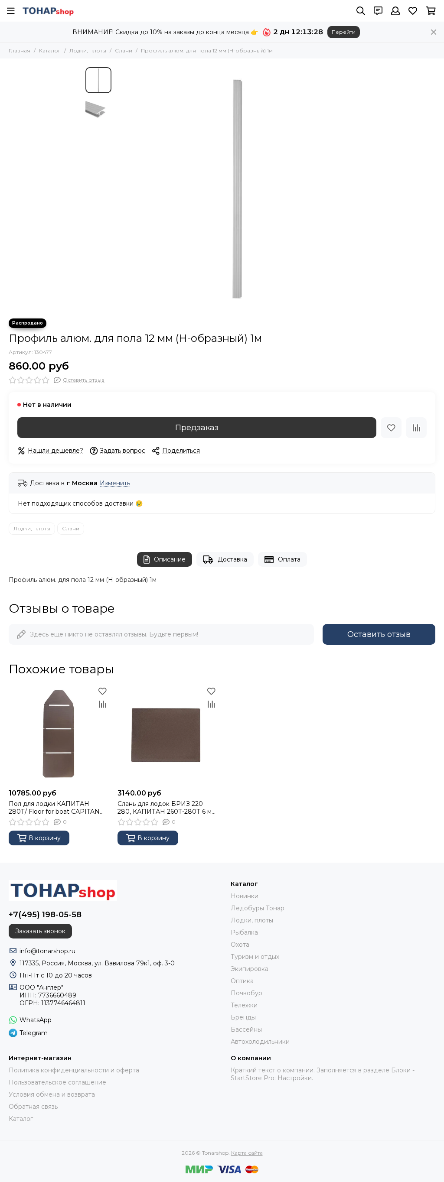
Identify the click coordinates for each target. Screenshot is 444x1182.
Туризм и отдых (255, 957)
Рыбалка (244, 932)
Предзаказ (197, 427)
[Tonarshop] (48, 11)
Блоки (401, 1070)
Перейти (344, 32)
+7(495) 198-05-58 (45, 914)
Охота (240, 944)
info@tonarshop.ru (47, 951)
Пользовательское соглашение (57, 1082)
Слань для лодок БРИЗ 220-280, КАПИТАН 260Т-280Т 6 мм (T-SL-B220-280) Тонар (167, 807)
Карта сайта (247, 1153)
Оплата (289, 559)
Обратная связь (33, 1107)
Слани (123, 50)
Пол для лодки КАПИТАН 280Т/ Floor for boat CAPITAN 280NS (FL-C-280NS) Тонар (54, 807)
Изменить (115, 483)
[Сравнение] (416, 427)
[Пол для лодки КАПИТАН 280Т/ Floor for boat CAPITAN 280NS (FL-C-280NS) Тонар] (59, 735)
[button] (120, 188)
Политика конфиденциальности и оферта (74, 1070)
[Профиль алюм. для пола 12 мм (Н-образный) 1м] (237, 188)
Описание (170, 559)
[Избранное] (391, 427)
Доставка (232, 559)
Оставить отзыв (379, 634)
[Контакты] (378, 11)
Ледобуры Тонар (257, 908)
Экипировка (249, 969)
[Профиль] (395, 11)
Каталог (50, 50)
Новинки (244, 896)
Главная (19, 50)
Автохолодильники (260, 1042)
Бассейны (246, 1029)
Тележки (244, 1005)
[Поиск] (360, 11)
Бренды (243, 1017)
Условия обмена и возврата (52, 1094)
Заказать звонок (40, 931)
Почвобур (246, 993)
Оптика (242, 981)
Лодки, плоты (87, 50)
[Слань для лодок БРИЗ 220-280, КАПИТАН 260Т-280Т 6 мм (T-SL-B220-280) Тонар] (168, 735)
